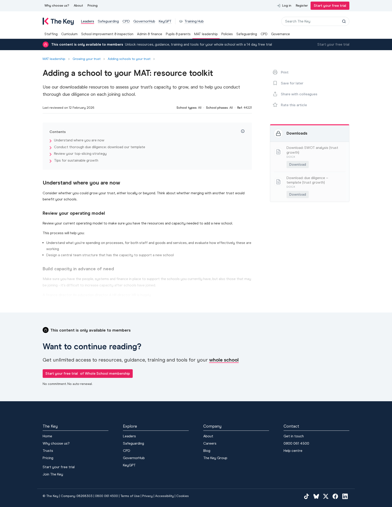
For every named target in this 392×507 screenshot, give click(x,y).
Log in (286, 5)
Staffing (51, 34)
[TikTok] (306, 496)
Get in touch (294, 436)
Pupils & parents (178, 34)
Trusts (48, 450)
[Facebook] (335, 496)
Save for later (292, 83)
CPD (264, 34)
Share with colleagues (299, 94)
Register (302, 5)
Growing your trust (86, 59)
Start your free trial (330, 5)
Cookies (182, 496)
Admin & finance (149, 34)
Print (285, 72)
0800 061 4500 (296, 443)
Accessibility (164, 496)
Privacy (147, 496)
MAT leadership (206, 34)
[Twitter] (325, 496)
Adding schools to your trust (129, 59)
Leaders (129, 436)
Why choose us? (56, 5)
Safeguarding (246, 34)
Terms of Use (130, 496)
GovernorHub (134, 458)
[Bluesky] (316, 496)
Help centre (293, 450)
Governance (280, 34)
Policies (227, 34)
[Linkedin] (345, 496)
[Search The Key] (344, 21)
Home (47, 436)
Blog (206, 450)
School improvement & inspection (107, 34)
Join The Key (53, 474)
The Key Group (215, 458)
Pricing (93, 5)
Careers (209, 443)
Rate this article (294, 105)
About (78, 5)
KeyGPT (129, 465)
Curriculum (69, 34)
